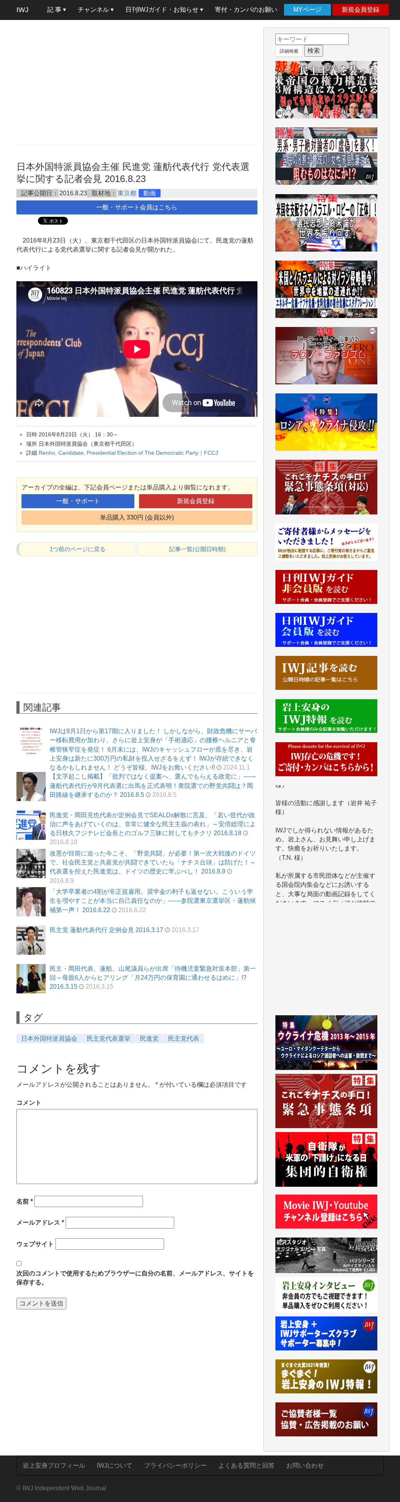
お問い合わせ (305, 1465)
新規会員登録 (360, 9)
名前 (24, 1201)
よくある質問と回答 (246, 1465)
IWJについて (114, 1465)
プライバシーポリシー (175, 1465)
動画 (149, 193)
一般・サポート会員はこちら (136, 207)
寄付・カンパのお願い (246, 9)
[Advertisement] (136, 82)
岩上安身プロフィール (54, 1465)
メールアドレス (40, 1222)
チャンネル (94, 9)
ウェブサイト (35, 1244)
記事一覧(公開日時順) (197, 549)
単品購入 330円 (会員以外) (137, 517)
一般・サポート (78, 501)
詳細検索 (289, 51)
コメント (28, 1102)
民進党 (149, 1038)
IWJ (22, 10)
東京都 (127, 193)
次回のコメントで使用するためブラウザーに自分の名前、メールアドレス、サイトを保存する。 (135, 1278)
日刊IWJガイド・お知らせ (162, 9)
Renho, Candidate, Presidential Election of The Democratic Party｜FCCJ (128, 453)
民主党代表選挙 (108, 1038)
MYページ (307, 9)
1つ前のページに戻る (77, 549)
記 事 (55, 9)
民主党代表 (183, 1038)
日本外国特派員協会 (49, 1038)
